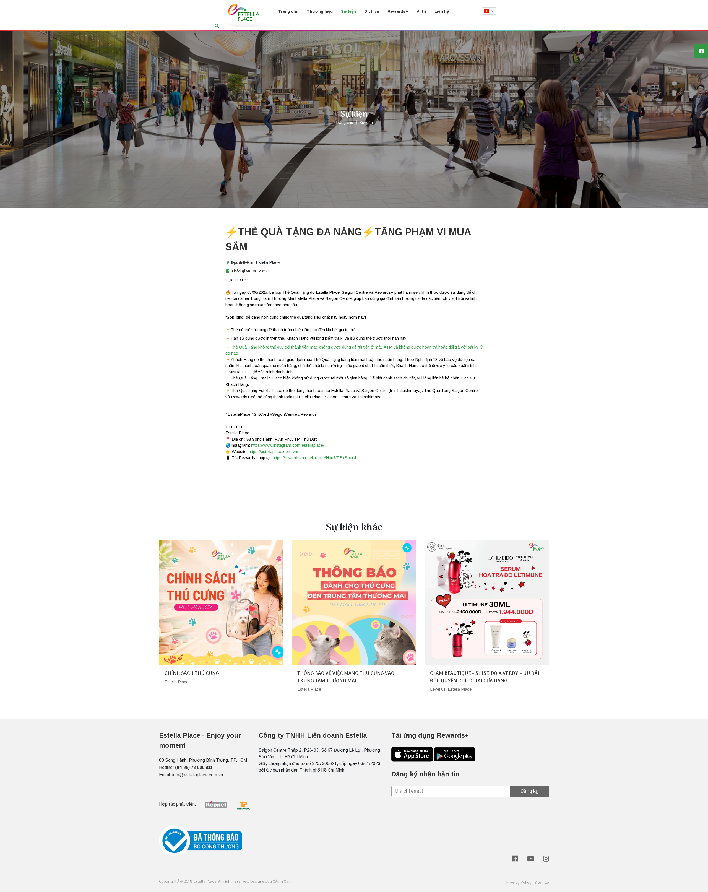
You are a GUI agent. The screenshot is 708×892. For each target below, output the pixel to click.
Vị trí (421, 11)
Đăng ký (529, 791)
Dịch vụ (371, 11)
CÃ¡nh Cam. (283, 881)
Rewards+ (397, 11)
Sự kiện (348, 11)
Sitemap (542, 883)
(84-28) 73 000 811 (194, 767)
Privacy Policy (519, 883)
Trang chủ (288, 11)
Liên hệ (441, 11)
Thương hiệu (320, 11)
